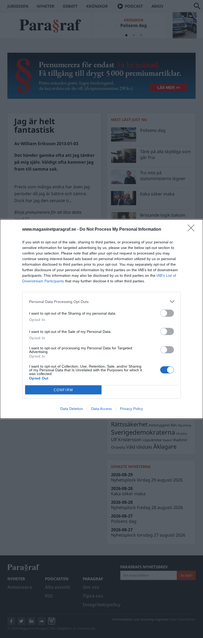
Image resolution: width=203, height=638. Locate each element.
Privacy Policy (131, 409)
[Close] (193, 230)
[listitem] (101, 301)
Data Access (101, 409)
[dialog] (101, 319)
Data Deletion (71, 409)
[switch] (167, 313)
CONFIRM (63, 390)
